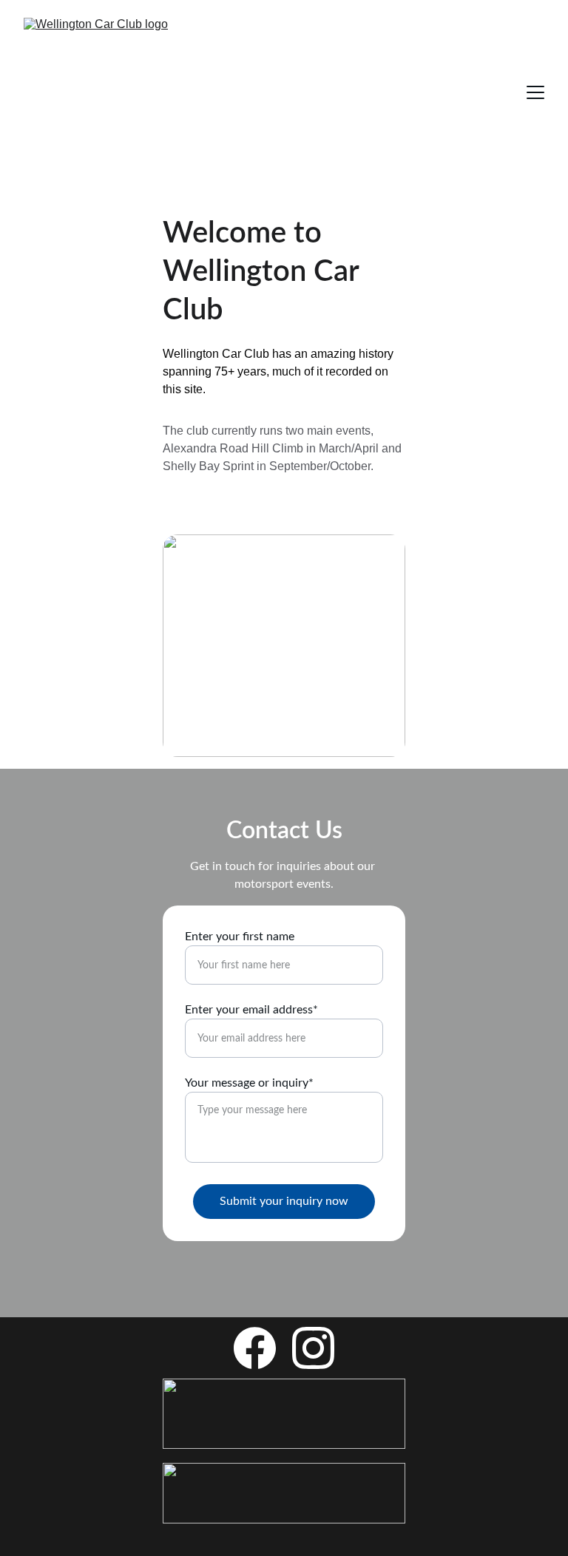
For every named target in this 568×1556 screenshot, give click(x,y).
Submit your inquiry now (284, 1201)
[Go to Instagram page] (313, 1348)
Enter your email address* (251, 1010)
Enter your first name (239, 936)
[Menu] (535, 92)
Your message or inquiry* (249, 1083)
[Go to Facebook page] (255, 1348)
